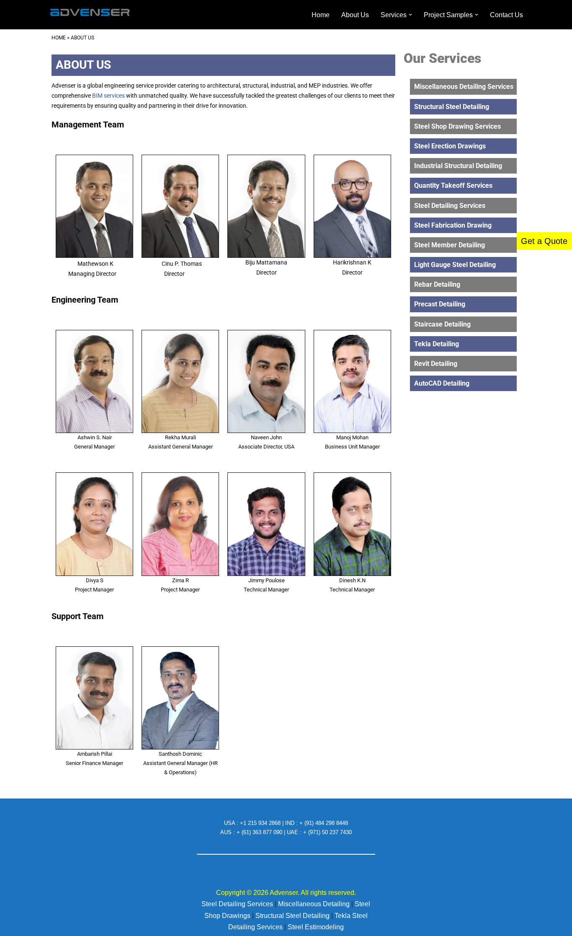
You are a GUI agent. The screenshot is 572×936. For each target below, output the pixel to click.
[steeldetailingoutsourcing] (89, 15)
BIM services (108, 95)
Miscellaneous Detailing (314, 903)
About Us (355, 14)
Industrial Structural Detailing (458, 166)
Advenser (283, 892)
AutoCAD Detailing (441, 383)
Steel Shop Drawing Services (457, 126)
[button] (410, 14)
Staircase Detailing (442, 324)
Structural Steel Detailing (451, 107)
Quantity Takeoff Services (453, 185)
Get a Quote (544, 241)
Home (321, 14)
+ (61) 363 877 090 (260, 832)
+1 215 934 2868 (261, 823)
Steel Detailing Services (449, 206)
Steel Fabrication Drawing (453, 225)
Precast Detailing (439, 304)
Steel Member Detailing (449, 245)
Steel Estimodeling (316, 927)
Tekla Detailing (436, 344)
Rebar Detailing (437, 284)
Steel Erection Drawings (450, 146)
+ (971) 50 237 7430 (327, 832)
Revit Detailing (435, 364)
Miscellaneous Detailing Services (463, 87)
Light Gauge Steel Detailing (455, 265)
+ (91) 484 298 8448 (323, 823)
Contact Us (506, 14)
